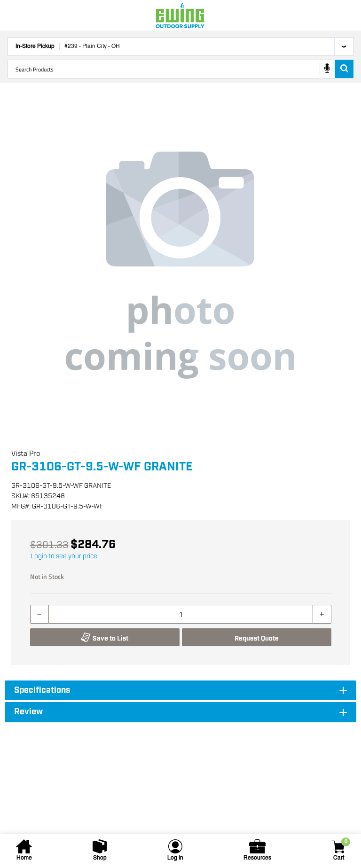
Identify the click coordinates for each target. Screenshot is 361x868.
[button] (180, 265)
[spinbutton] (181, 614)
